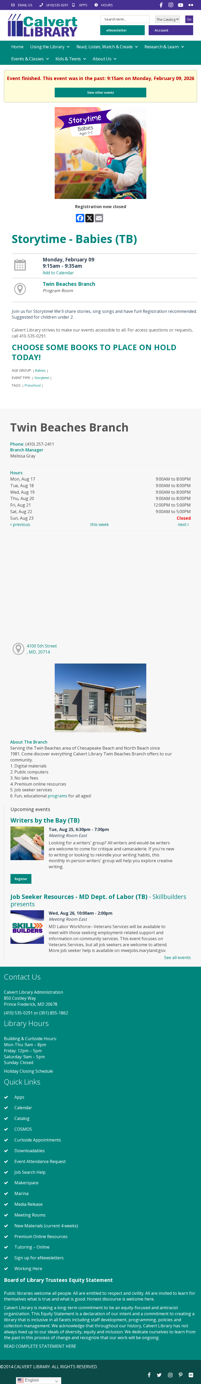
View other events (100, 92)
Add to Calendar (58, 273)
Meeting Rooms (30, 1215)
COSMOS (23, 1129)
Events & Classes (28, 59)
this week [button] (99, 524)
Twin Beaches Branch (69, 284)
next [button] (182, 524)
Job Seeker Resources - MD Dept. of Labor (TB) (98, 900)
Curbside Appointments (37, 1140)
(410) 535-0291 (18, 1013)
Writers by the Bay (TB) (45, 820)
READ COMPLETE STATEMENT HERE (40, 1346)
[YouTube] (181, 5)
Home (17, 47)
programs (57, 796)
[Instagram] (172, 4)
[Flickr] (190, 5)
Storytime (41, 377)
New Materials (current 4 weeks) (46, 1226)
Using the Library (48, 47)
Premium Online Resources (41, 1236)
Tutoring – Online (31, 1247)
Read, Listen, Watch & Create (105, 47)
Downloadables (29, 1151)
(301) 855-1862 (53, 1013)
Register (21, 879)
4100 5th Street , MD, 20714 (42, 649)
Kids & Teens (68, 59)
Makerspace (26, 1183)
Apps (19, 1097)
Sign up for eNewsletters (39, 1258)
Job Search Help (30, 1172)
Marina (21, 1193)
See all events (177, 957)
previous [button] (21, 524)
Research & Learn (162, 47)
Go (189, 19)
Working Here (28, 1268)
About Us (102, 59)
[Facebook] (162, 5)
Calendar (23, 1108)
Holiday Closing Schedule (28, 1071)
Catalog (22, 1118)
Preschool (33, 385)
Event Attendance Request (40, 1161)
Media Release (28, 1204)
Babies (40, 370)
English (31, 1380)
